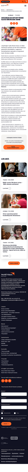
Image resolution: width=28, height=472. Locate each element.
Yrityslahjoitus (4, 363)
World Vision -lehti (5, 341)
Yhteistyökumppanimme (7, 364)
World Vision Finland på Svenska (9, 372)
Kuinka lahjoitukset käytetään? (8, 328)
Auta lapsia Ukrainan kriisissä (8, 316)
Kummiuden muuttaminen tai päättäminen (11, 355)
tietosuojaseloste (22, 427)
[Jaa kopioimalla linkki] (11, 23)
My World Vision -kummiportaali (9, 353)
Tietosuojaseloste (6, 453)
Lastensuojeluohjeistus (17, 456)
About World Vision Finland (7, 370)
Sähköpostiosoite (5, 404)
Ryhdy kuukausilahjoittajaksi (13, 147)
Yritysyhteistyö (4, 361)
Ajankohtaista (10, 9)
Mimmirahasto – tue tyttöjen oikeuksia (10, 312)
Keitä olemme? (4, 326)
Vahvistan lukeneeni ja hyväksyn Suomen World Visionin (14, 418)
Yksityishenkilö (7, 413)
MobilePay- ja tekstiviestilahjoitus (9, 318)
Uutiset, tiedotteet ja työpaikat (8, 339)
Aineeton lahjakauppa (6, 320)
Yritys (17, 413)
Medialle (3, 343)
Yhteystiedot (4, 333)
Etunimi (3, 391)
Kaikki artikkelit (14, 263)
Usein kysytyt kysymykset (7, 331)
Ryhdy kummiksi (5, 1)
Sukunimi (3, 397)
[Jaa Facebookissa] (14, 23)
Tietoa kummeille (5, 351)
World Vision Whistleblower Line (9, 458)
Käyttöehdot (15, 453)
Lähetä (5, 423)
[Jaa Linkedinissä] (16, 23)
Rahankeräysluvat (5, 456)
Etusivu (2, 9)
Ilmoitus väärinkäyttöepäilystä (9, 461)
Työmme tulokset (5, 330)
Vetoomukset (4, 345)
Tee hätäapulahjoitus (6, 314)
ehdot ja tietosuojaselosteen (14, 419)
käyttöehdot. (14, 428)
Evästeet (22, 453)
